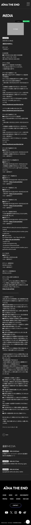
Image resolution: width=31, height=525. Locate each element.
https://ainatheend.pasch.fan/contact (13, 110)
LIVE (16, 495)
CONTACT (15, 505)
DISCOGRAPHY (24, 495)
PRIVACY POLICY (4, 522)
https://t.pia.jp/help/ (8, 289)
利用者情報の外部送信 (17, 522)
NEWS (10, 495)
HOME (4, 495)
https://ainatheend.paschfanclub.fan (12, 104)
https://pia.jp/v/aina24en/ (12, 239)
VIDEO (11, 499)
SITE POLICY (10, 522)
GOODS (18, 499)
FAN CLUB (25, 499)
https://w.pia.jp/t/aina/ (15, 182)
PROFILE (5, 499)
